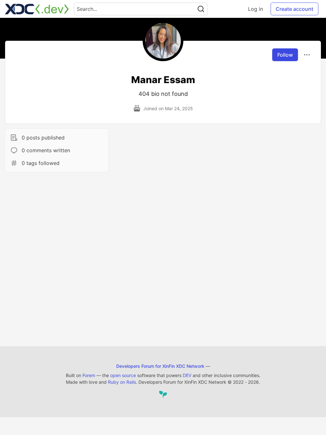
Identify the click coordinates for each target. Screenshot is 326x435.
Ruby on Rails (122, 382)
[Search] (201, 9)
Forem (88, 375)
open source (123, 375)
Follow (285, 55)
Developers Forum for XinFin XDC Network (160, 366)
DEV (187, 375)
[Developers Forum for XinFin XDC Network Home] (37, 9)
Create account (294, 9)
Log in (255, 9)
